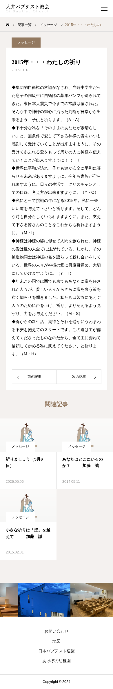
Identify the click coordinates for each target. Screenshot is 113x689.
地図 (56, 641)
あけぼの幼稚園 (56, 660)
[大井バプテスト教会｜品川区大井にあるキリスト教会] (27, 8)
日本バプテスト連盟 (56, 651)
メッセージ (26, 42)
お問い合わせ (56, 631)
